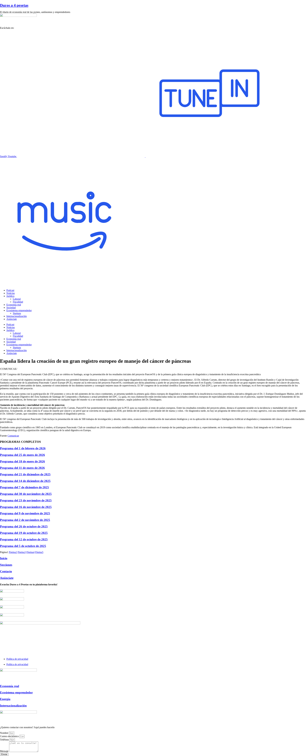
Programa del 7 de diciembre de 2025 (24, 487)
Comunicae (13, 435)
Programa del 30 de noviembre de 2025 (26, 494)
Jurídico (10, 296)
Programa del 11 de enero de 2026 (22, 467)
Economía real (13, 304)
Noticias (10, 293)
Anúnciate (11, 319)
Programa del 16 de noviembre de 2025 (26, 507)
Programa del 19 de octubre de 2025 (24, 533)
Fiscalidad (18, 301)
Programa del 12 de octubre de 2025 (24, 539)
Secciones (6, 564)
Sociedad (11, 307)
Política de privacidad (17, 659)
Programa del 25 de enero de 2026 (22, 455)
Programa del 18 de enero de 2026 (22, 461)
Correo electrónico (9, 736)
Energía (5, 699)
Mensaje (4, 751)
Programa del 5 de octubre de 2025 (23, 546)
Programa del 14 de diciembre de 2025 (25, 481)
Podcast (10, 290)
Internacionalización (16, 316)
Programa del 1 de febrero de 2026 (23, 448)
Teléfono (5, 739)
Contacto (6, 571)
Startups (17, 313)
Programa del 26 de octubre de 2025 (24, 526)
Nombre (4, 733)
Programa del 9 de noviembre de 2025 (25, 513)
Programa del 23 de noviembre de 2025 (26, 500)
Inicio (3, 558)
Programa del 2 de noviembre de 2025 (25, 520)
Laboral (17, 299)
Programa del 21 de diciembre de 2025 (25, 474)
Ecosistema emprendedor (19, 310)
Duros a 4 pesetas (14, 5)
